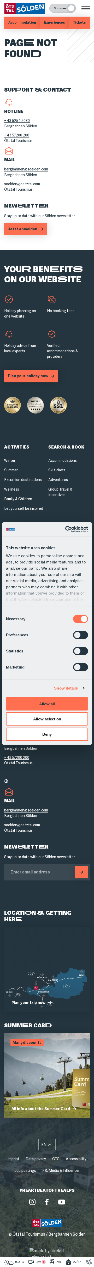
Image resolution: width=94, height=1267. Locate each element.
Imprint (13, 1158)
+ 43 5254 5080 (17, 120)
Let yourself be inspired (23, 508)
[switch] (80, 635)
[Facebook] (47, 1202)
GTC (56, 1158)
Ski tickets (57, 470)
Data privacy (36, 1158)
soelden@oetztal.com (22, 184)
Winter (9, 460)
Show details (66, 688)
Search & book (66, 447)
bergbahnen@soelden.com (26, 169)
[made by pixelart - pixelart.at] (47, 1254)
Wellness (11, 489)
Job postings (25, 1170)
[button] (47, 1144)
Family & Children (18, 499)
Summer (11, 470)
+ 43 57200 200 (16, 135)
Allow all (47, 703)
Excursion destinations (23, 479)
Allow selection (47, 719)
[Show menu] (85, 8)
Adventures (58, 479)
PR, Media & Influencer (61, 1170)
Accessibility (76, 1158)
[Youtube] (61, 1202)
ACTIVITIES (16, 447)
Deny (47, 734)
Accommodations (62, 460)
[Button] (81, 872)
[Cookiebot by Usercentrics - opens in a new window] (66, 529)
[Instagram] (32, 1202)
